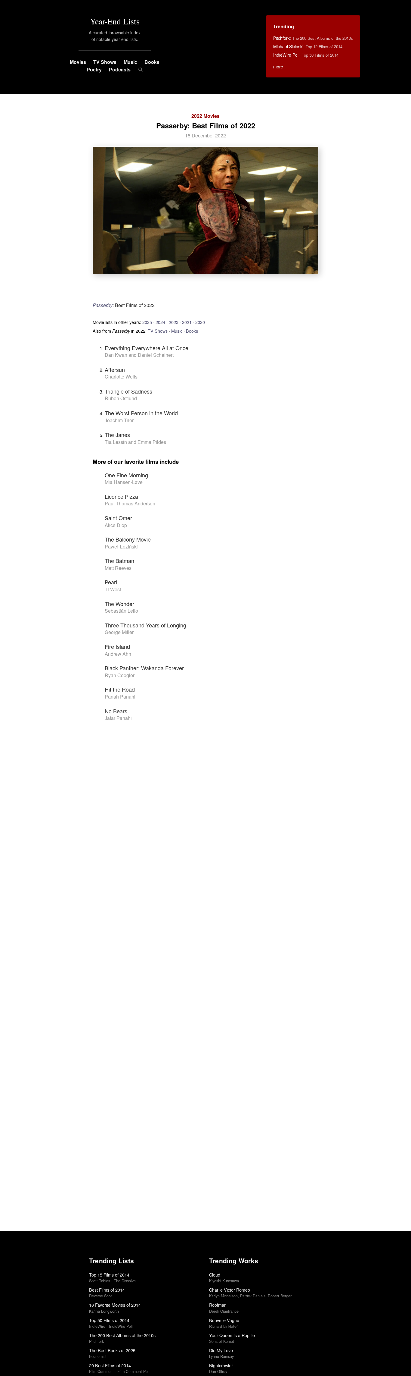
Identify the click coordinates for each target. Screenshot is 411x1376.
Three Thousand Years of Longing (145, 625)
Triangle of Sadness (128, 391)
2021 (187, 322)
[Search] (140, 70)
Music (130, 61)
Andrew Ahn (118, 653)
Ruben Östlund (121, 398)
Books (151, 61)
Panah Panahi (120, 696)
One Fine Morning (126, 475)
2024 (160, 322)
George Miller (119, 632)
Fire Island (117, 646)
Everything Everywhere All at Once (146, 348)
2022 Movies (205, 115)
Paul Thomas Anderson (130, 503)
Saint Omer (118, 518)
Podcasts (120, 69)
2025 (147, 322)
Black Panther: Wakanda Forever (144, 668)
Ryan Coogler (119, 675)
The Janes (117, 434)
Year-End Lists (115, 21)
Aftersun (115, 369)
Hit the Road (120, 689)
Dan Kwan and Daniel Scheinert (139, 354)
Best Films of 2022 (135, 305)
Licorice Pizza (121, 496)
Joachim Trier (119, 420)
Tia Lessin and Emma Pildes (135, 441)
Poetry (94, 69)
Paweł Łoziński (121, 546)
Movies (78, 61)
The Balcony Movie (128, 539)
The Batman (119, 560)
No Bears (116, 711)
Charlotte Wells (121, 376)
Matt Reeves (118, 567)
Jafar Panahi (118, 718)
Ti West (113, 589)
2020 (200, 322)
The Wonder (119, 604)
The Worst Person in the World (141, 413)
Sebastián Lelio (121, 610)
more (278, 67)
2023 (173, 322)
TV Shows (104, 61)
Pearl (111, 582)
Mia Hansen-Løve (124, 482)
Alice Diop (116, 525)
